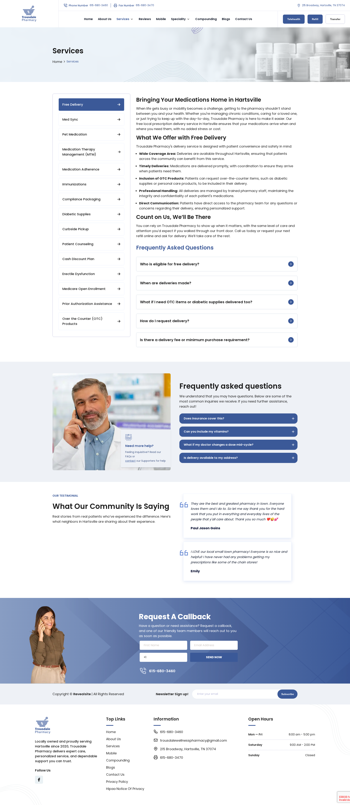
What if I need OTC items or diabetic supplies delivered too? (196, 302)
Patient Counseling (77, 244)
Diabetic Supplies (76, 214)
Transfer (335, 19)
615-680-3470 (145, 5)
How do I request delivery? (164, 320)
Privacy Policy (117, 781)
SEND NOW (214, 657)
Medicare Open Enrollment (84, 288)
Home (88, 19)
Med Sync (70, 119)
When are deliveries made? (165, 283)
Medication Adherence (80, 169)
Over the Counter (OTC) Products (82, 321)
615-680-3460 (99, 5)
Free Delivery (72, 104)
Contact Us (243, 19)
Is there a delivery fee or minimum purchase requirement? (195, 339)
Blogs (226, 19)
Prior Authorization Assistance (87, 303)
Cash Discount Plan (78, 259)
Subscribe (287, 694)
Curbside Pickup (75, 229)
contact (130, 461)
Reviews (145, 19)
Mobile (161, 19)
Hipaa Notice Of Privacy (125, 788)
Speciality (178, 19)
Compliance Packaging (81, 199)
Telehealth (293, 19)
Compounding (206, 19)
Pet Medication (74, 134)
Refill (315, 19)
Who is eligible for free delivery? (169, 264)
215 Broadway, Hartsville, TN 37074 (323, 5)
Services (122, 19)
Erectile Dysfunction (78, 274)
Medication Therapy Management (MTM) (79, 152)
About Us (104, 19)
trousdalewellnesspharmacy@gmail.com (193, 740)
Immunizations (74, 184)
